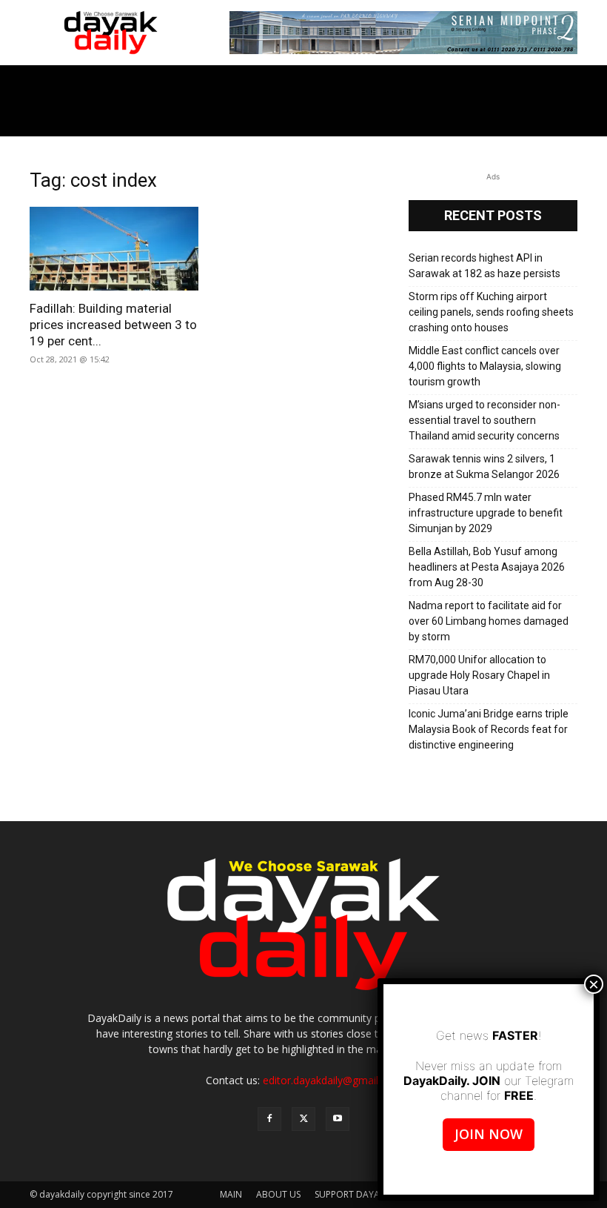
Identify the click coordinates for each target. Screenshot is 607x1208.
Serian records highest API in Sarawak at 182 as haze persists (484, 265)
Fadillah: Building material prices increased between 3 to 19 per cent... (113, 324)
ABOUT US (278, 1194)
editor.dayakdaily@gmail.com (332, 1080)
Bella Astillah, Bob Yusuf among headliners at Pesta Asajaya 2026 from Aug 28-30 (487, 566)
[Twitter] (303, 1119)
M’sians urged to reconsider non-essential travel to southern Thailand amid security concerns (484, 420)
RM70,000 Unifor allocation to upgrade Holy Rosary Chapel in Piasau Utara (479, 675)
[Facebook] (269, 1119)
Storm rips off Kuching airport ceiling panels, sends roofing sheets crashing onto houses (491, 312)
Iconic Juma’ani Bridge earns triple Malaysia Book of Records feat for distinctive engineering (489, 729)
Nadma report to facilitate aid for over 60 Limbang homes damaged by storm (489, 621)
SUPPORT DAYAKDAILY (362, 1194)
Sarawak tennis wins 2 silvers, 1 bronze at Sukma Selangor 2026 (484, 466)
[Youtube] (337, 1119)
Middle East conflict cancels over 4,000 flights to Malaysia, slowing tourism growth (485, 366)
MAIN (231, 1194)
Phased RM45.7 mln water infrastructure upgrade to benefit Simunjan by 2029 (486, 512)
